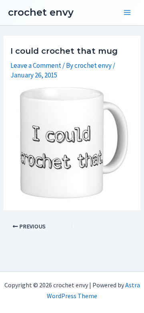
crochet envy (41, 12)
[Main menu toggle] (127, 13)
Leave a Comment (35, 65)
